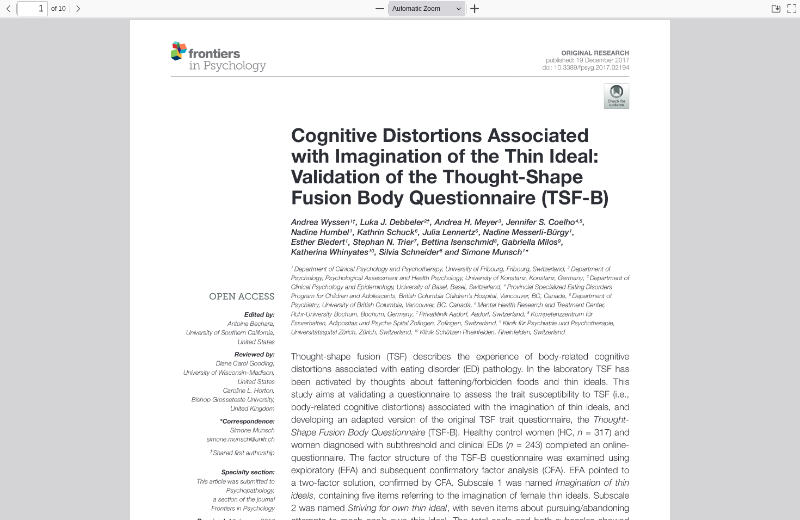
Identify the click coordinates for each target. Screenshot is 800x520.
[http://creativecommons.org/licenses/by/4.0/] (241, 296)
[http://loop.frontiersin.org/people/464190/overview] (320, 232)
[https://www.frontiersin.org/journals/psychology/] (219, 56)
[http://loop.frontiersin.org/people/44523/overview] (466, 222)
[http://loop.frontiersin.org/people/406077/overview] (320, 222)
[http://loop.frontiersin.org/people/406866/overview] (392, 222)
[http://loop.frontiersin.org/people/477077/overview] (386, 232)
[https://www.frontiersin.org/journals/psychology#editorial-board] (595, 52)
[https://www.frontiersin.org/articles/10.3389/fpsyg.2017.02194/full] (460, 168)
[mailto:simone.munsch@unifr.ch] (242, 439)
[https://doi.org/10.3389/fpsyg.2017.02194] (585, 68)
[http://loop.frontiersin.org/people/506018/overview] (318, 242)
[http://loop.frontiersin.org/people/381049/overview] (409, 251)
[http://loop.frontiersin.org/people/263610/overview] (491, 251)
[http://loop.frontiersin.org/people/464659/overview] (540, 222)
